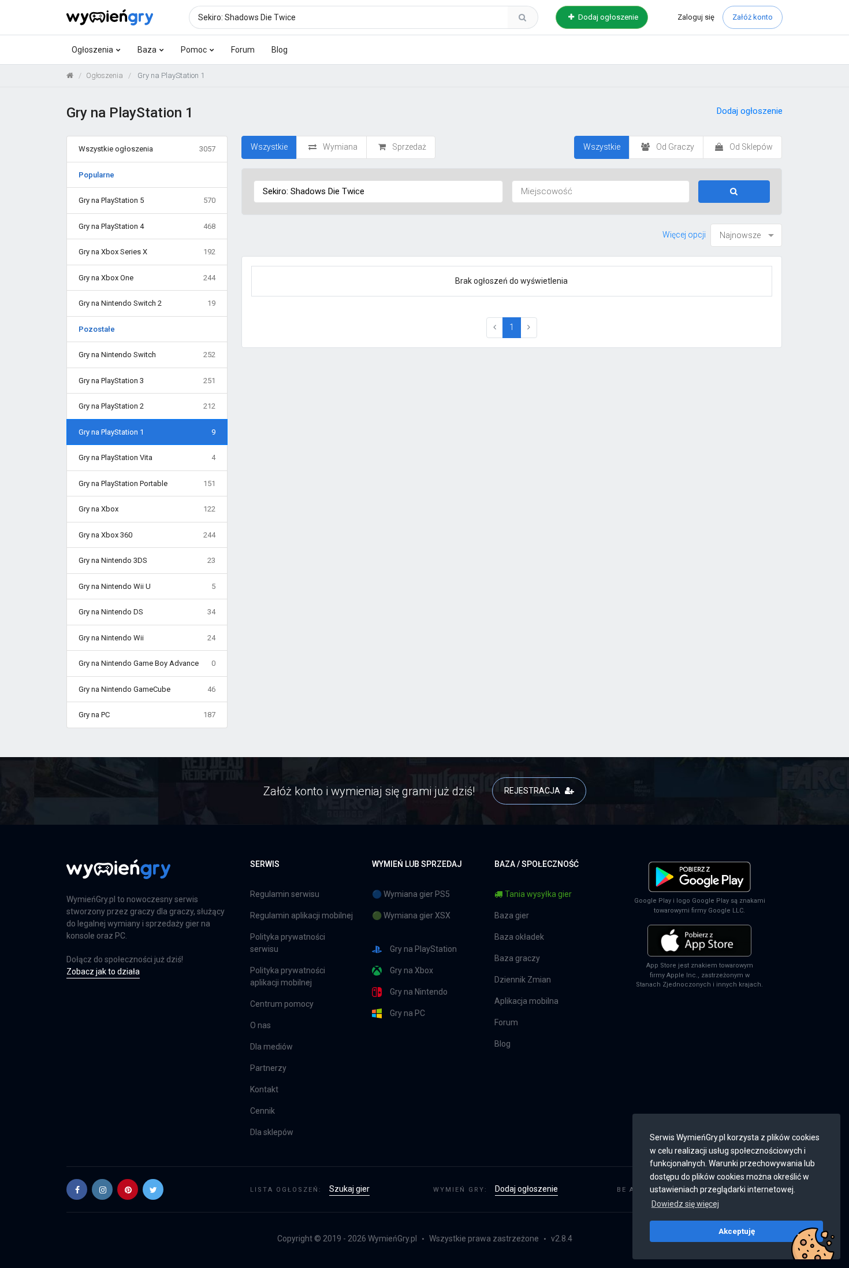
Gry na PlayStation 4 (147, 226)
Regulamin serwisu (284, 894)
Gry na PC (147, 714)
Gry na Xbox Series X (147, 251)
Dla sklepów (271, 1132)
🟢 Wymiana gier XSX (411, 915)
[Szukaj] (522, 17)
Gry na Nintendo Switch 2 (147, 303)
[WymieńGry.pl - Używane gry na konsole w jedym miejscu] (118, 875)
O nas (260, 1025)
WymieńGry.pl (392, 1238)
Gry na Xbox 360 (147, 535)
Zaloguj (695, 17)
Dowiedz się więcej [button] (685, 1203)
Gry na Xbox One (147, 277)
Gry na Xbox (147, 509)
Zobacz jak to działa (103, 971)
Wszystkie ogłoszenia (147, 148)
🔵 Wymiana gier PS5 (411, 894)
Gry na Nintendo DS (147, 611)
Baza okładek (519, 936)
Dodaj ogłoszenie (607, 17)
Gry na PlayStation (423, 949)
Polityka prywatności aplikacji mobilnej (287, 976)
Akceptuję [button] (736, 1231)
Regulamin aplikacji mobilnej (301, 915)
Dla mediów (271, 1046)
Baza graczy (517, 958)
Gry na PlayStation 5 (147, 200)
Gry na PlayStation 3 (147, 380)
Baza (147, 49)
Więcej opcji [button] (684, 234)
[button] (76, 1189)
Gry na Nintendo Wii (147, 637)
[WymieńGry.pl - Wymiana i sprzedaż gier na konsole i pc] (109, 15)
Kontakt (264, 1089)
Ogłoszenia (92, 49)
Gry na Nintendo (419, 991)
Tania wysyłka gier (538, 894)
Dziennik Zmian (522, 979)
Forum (243, 49)
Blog (279, 49)
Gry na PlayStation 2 (147, 406)
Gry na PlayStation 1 (147, 432)
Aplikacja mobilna (526, 1001)
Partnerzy (268, 1068)
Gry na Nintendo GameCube (147, 689)
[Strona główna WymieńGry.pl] (69, 75)
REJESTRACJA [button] (533, 790)
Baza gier (511, 915)
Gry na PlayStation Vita (147, 457)
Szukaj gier (349, 1188)
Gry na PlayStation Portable (147, 483)
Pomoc (194, 49)
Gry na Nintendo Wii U (147, 586)
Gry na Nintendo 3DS (147, 560)
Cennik (262, 1110)
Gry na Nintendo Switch (147, 354)
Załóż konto (752, 17)
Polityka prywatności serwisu (287, 943)
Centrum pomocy (282, 1004)
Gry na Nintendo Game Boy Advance (147, 663)
